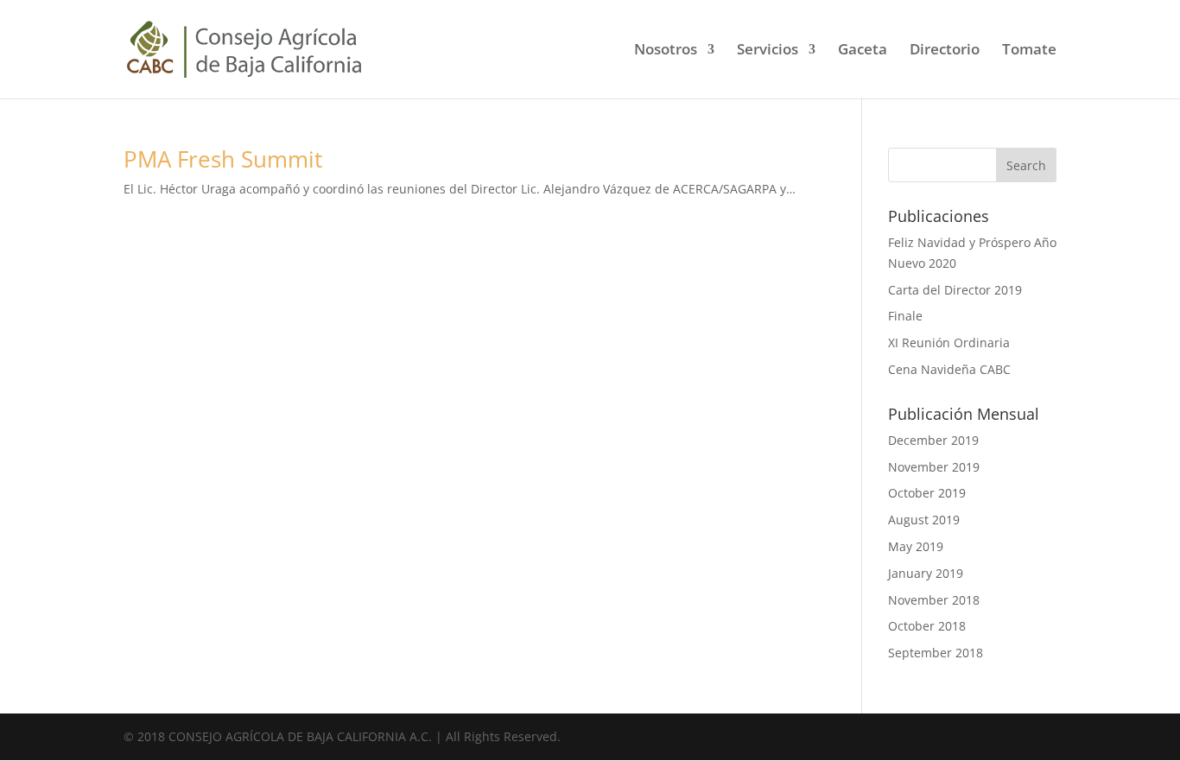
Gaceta (862, 51)
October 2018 (927, 626)
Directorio (945, 51)
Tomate (1029, 51)
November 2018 (934, 600)
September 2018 (935, 652)
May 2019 (915, 546)
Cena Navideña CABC (949, 369)
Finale (905, 316)
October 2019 (927, 493)
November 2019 (934, 467)
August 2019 (924, 519)
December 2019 (933, 440)
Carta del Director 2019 (955, 290)
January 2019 (925, 573)
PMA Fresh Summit (223, 158)
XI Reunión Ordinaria (949, 342)
